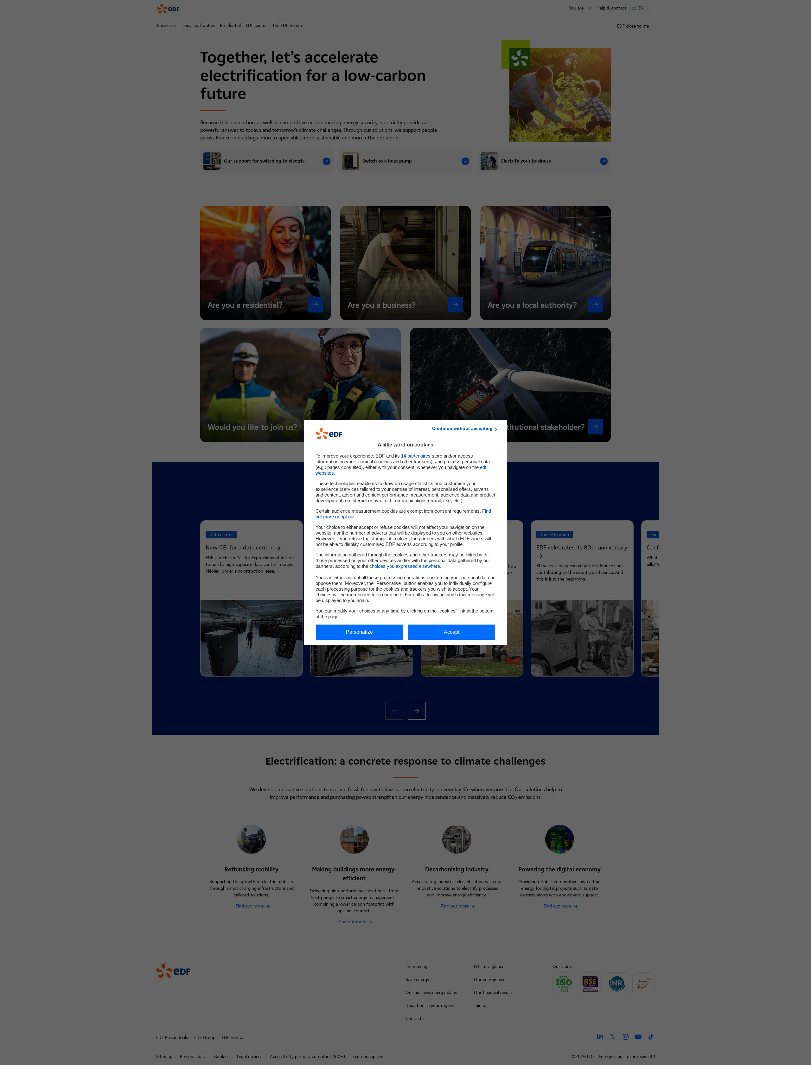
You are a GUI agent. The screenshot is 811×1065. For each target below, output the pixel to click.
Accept (451, 632)
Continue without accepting (462, 428)
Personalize (359, 632)
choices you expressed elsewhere (404, 566)
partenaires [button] (416, 456)
